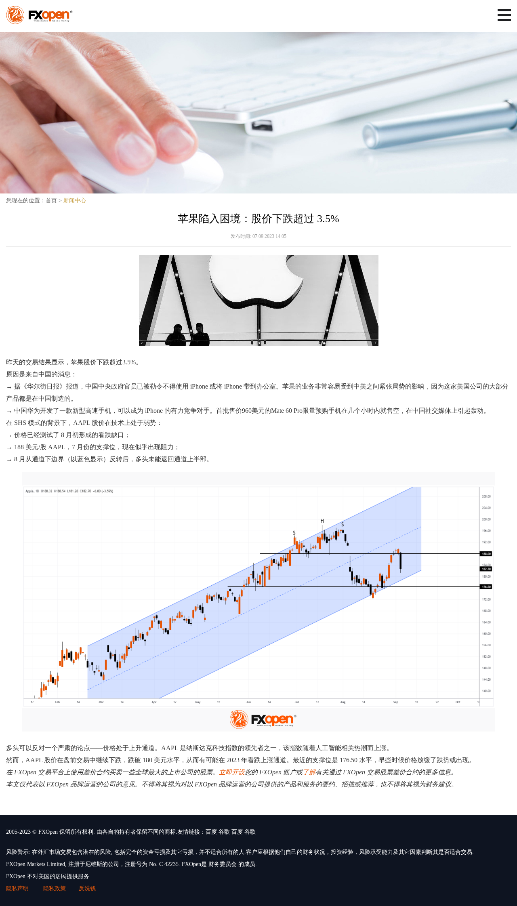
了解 (309, 772)
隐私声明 (18, 888)
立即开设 (232, 772)
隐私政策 (54, 888)
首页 (51, 201)
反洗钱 (87, 888)
